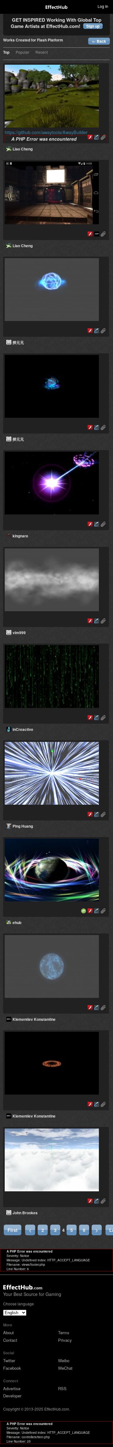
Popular (22, 52)
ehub (17, 922)
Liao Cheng (23, 149)
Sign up (93, 26)
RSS (62, 1388)
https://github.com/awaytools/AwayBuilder (46, 132)
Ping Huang (23, 826)
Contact (10, 1340)
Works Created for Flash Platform (33, 40)
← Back (99, 41)
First (13, 1230)
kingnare (20, 536)
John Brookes (25, 1213)
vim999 (19, 632)
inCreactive (23, 729)
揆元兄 (18, 342)
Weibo (63, 1360)
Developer (12, 1396)
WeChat (65, 1368)
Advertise (11, 1388)
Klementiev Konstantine (34, 1019)
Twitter (9, 1360)
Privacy (65, 1340)
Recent (41, 52)
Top (6, 52)
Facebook (12, 1368)
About (8, 1332)
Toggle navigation (7, 6)
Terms (63, 1332)
